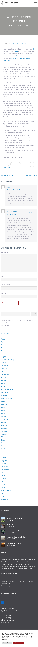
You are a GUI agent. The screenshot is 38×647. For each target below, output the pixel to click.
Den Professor (15, 56)
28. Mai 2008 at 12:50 (13, 214)
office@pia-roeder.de (7, 620)
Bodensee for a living (7, 360)
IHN (16, 51)
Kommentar (5, 252)
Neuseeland (5, 431)
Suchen (34, 314)
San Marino (4, 452)
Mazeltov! (10, 524)
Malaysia (4, 422)
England (3, 380)
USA (2, 496)
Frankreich (4, 392)
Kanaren (3, 410)
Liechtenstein (5, 419)
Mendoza (4, 425)
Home (10, 25)
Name (3, 276)
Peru (2, 443)
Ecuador (3, 377)
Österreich (4, 440)
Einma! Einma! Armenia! (14, 543)
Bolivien (3, 362)
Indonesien (4, 395)
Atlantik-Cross (5, 348)
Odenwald (4, 437)
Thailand (3, 478)
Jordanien (4, 404)
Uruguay (3, 493)
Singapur (4, 461)
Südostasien (5, 469)
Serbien (3, 458)
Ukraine (3, 484)
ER (33, 49)
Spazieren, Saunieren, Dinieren (16, 537)
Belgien (3, 357)
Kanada (3, 407)
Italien (3, 401)
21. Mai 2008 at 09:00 (13, 190)
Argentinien (4, 342)
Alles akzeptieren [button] (18, 643)
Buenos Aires (5, 365)
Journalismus (15, 164)
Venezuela (4, 499)
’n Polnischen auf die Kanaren (16, 531)
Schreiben (7, 167)
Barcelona (4, 354)
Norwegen (4, 434)
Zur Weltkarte (5, 333)
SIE (10, 51)
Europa (3, 383)
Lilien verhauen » (31, 175)
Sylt (2, 472)
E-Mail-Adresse (6, 285)
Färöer (3, 386)
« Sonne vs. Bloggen (7, 175)
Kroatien (3, 416)
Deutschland (5, 374)
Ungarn (3, 487)
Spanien (3, 464)
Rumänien (4, 449)
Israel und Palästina (7, 398)
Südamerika (4, 466)
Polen (3, 446)
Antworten (31, 188)
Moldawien (4, 428)
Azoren (3, 351)
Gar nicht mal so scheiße (14, 518)
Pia (13, 43)
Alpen (3, 339)
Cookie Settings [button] (7, 643)
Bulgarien (4, 368)
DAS (6, 53)
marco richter (12, 212)
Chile (2, 371)
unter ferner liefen (23, 43)
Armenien (4, 345)
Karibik (3, 413)
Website (3, 293)
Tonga (3, 481)
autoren (6, 164)
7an (8, 187)
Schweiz (3, 455)
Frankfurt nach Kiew (7, 389)
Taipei (3, 475)
